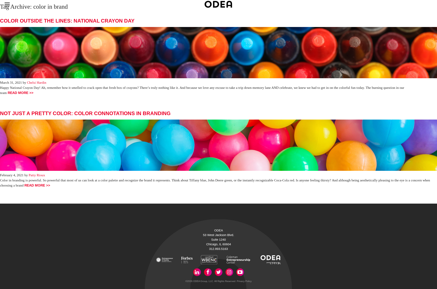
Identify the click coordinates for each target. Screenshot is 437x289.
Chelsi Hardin (36, 82)
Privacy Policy (244, 281)
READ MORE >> (20, 93)
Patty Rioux (37, 175)
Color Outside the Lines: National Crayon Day (67, 21)
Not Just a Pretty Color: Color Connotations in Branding (85, 113)
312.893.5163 (218, 249)
